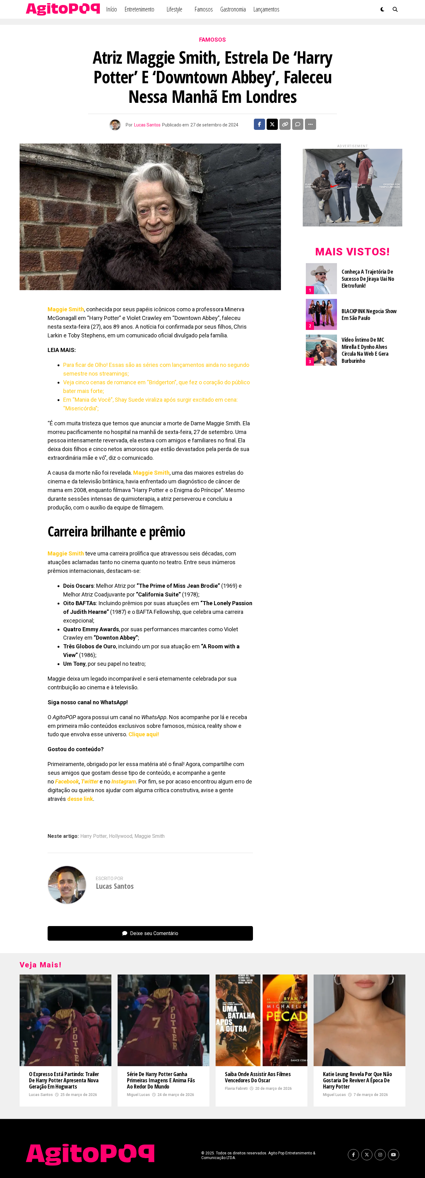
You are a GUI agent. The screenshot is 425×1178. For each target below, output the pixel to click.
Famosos (203, 9)
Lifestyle (174, 9)
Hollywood (120, 836)
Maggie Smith (149, 836)
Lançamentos (266, 9)
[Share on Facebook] (259, 124)
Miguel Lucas (138, 1095)
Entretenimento (139, 9)
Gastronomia (233, 9)
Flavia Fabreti (236, 1088)
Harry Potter (93, 836)
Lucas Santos (147, 124)
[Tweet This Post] (272, 124)
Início (111, 9)
